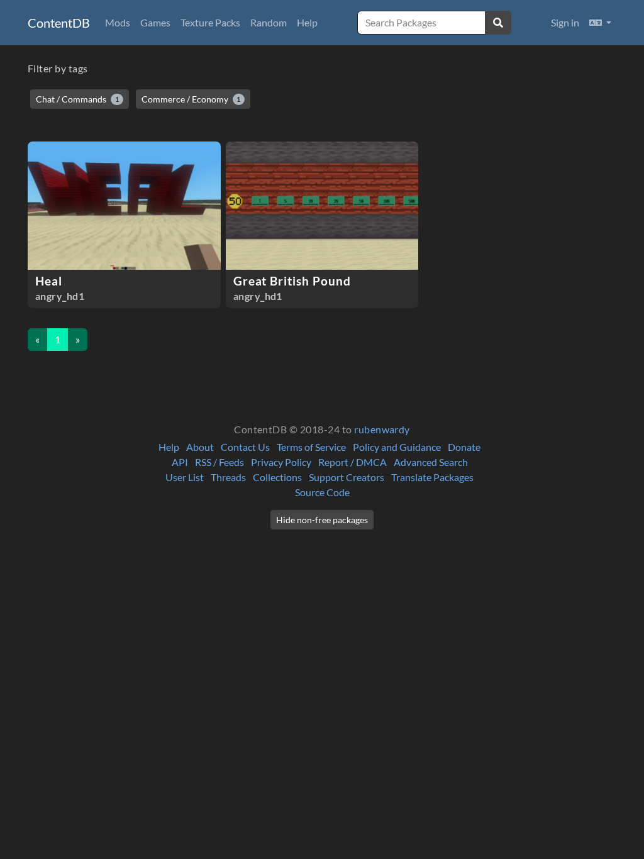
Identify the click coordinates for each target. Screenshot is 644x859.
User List (184, 477)
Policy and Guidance (397, 447)
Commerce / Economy (191, 99)
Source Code (322, 492)
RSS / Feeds (219, 462)
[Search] (498, 23)
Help (307, 22)
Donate (464, 447)
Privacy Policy (281, 462)
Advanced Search (431, 462)
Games (155, 22)
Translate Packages (432, 477)
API (180, 462)
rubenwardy (382, 429)
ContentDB (59, 22)
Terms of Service (311, 447)
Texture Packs (210, 22)
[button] (600, 22)
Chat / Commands (77, 99)
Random (268, 22)
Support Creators (346, 477)
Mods (117, 22)
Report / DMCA (352, 462)
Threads (228, 477)
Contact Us (245, 447)
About (200, 447)
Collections (277, 477)
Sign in (565, 22)
